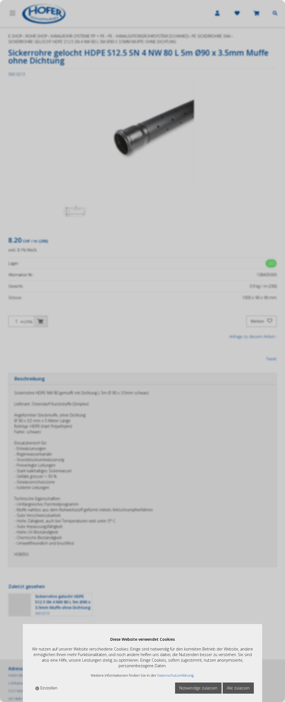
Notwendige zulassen (198, 688)
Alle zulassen (238, 688)
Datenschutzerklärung (175, 675)
